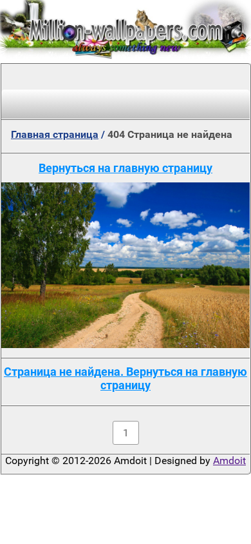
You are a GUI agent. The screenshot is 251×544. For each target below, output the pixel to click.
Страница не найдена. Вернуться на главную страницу (125, 378)
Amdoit (229, 460)
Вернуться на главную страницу (125, 168)
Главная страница (54, 134)
